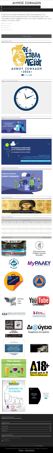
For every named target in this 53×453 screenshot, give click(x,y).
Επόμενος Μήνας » (47, 237)
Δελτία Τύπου (26, 428)
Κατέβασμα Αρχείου (26, 36)
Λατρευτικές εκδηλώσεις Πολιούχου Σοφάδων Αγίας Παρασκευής (18, 211)
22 (41, 231)
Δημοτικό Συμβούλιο (6, 25)
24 (4, 233)
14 (33, 228)
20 (26, 231)
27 (26, 233)
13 (26, 228)
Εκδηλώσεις (26, 430)
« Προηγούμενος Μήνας (7, 237)
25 (11, 233)
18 (11, 231)
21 (33, 231)
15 (41, 228)
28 (33, 233)
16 (48, 228)
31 (4, 235)
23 (48, 231)
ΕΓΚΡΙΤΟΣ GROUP (39, 445)
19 (18, 231)
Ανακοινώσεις (26, 426)
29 (41, 233)
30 (48, 233)
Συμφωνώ (21, 450)
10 (4, 228)
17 (4, 231)
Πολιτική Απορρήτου (29, 450)
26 (19, 233)
